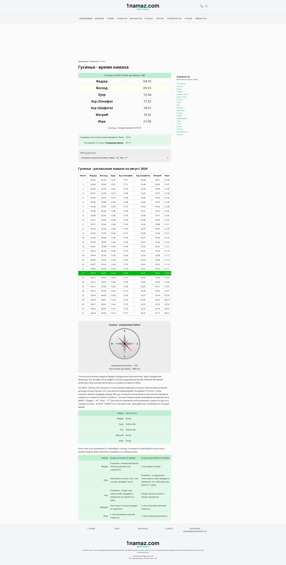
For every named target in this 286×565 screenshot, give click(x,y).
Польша (149, 18)
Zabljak (179, 116)
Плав (179, 102)
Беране (180, 108)
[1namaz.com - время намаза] (143, 7)
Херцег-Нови (182, 94)
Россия (160, 18)
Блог (117, 528)
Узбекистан (201, 18)
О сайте (169, 528)
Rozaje (179, 113)
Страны (91, 528)
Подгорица (181, 83)
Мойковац (181, 110)
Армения (99, 18)
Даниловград (182, 132)
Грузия (110, 18)
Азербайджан (86, 18)
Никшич (180, 134)
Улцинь (180, 86)
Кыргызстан (136, 18)
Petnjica (180, 129)
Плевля (180, 91)
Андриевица (182, 118)
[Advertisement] (143, 39)
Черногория (94, 61)
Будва (179, 89)
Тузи (179, 124)
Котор (179, 126)
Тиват (179, 121)
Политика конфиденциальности (195, 530)
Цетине (180, 99)
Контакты (143, 528)
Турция (188, 18)
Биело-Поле (182, 97)
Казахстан (122, 18)
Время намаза (83, 61)
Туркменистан (174, 18)
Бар (178, 105)
